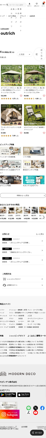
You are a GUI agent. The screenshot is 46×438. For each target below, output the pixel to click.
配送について (28, 347)
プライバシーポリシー (7, 427)
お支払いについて (11, 341)
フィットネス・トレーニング (41, 312)
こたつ (20, 324)
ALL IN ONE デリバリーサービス (38, 353)
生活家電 (12, 327)
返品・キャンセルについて (20, 344)
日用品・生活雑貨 (32, 327)
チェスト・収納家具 (13, 324)
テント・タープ (32, 309)
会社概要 (24, 426)
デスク (11, 318)
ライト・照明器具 (13, 312)
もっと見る (40, 234)
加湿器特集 (0, 344)
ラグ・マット (13, 315)
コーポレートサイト (7, 426)
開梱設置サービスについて (11, 355)
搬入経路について (20, 341)
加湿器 (20, 318)
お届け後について (28, 350)
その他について (28, 353)
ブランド (23, 16)
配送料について (11, 344)
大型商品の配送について (11, 347)
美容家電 (21, 315)
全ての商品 (12, 16)
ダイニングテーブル (4, 321)
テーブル (3, 324)
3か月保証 (38, 341)
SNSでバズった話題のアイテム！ (0, 347)
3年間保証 (38, 347)
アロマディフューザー (23, 312)
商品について (28, 341)
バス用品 (39, 309)
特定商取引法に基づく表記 (9, 428)
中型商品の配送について (11, 350)
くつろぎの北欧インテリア (0, 341)
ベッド (2, 312)
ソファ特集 (0, 350)
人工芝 (30, 315)
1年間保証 (38, 344)
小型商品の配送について (11, 353)
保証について (20, 347)
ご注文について (28, 344)
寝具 (1, 318)
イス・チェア (4, 327)
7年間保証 (38, 350)
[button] (43, 217)
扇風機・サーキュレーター (23, 327)
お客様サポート (12, 285)
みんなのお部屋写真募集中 (0, 355)
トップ (2, 16)
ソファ (2, 309)
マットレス (3, 315)
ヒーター (21, 321)
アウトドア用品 (32, 312)
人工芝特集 (0, 353)
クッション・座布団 (13, 309)
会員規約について (20, 350)
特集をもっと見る (23, 195)
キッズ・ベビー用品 (32, 324)
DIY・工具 (31, 321)
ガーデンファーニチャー (32, 318)
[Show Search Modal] (7, 5)
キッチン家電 (22, 309)
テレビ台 (12, 321)
